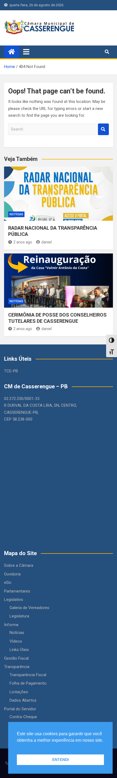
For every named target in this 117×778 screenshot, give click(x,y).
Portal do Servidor (20, 709)
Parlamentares (17, 591)
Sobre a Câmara (18, 565)
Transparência (16, 666)
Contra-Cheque (23, 716)
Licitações (19, 691)
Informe (11, 624)
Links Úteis (19, 649)
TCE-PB (11, 371)
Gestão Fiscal (16, 658)
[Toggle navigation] (26, 51)
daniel (46, 242)
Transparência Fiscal (28, 674)
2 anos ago (22, 242)
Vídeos (16, 641)
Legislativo (13, 599)
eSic (8, 582)
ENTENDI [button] (60, 759)
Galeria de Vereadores (29, 607)
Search (103, 129)
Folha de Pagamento (28, 683)
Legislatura (19, 616)
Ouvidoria (12, 574)
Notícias (16, 214)
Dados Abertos (23, 700)
